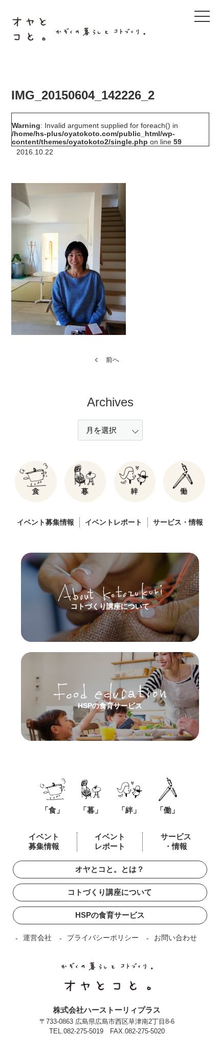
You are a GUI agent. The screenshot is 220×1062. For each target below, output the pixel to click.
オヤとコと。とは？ (109, 869)
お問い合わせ (175, 938)
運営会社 (37, 938)
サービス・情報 (178, 522)
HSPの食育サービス (110, 915)
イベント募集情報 (45, 522)
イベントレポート (113, 522)
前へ (112, 360)
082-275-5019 (83, 1031)
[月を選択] (110, 430)
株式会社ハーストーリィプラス (107, 1009)
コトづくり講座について (110, 892)
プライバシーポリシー (103, 938)
